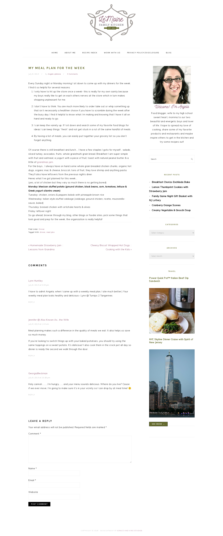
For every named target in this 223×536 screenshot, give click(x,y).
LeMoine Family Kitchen (111, 23)
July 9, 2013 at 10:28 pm (39, 378)
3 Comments (72, 74)
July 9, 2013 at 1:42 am (38, 324)
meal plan (50, 232)
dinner (42, 232)
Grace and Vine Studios (129, 530)
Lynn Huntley (35, 280)
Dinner (42, 229)
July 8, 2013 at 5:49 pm (38, 285)
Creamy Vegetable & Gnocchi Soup (171, 210)
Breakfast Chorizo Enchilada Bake (171, 182)
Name (32, 468)
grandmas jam (45, 162)
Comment (34, 433)
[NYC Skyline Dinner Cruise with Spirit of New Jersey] (172, 384)
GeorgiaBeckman (37, 373)
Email (32, 480)
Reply (31, 302)
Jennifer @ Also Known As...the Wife (48, 319)
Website (33, 492)
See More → (158, 424)
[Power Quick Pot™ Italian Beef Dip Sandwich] (172, 311)
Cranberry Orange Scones (166, 205)
